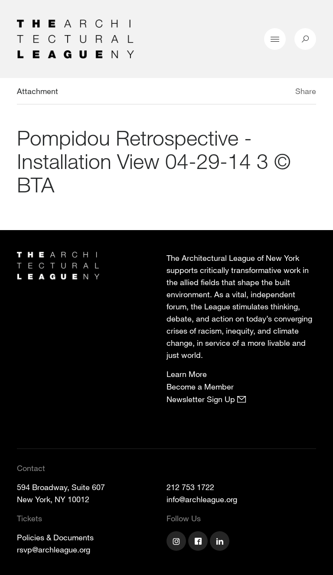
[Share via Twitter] (269, 92)
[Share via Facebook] (283, 92)
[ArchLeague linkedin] (221, 542)
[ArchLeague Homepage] (75, 38)
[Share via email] (249, 92)
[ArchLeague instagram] (177, 542)
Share (305, 91)
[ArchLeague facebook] (199, 542)
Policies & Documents (55, 537)
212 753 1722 (190, 487)
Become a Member (200, 386)
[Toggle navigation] (275, 39)
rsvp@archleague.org (53, 549)
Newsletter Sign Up (201, 399)
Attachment (37, 91)
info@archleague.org (201, 499)
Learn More (186, 374)
